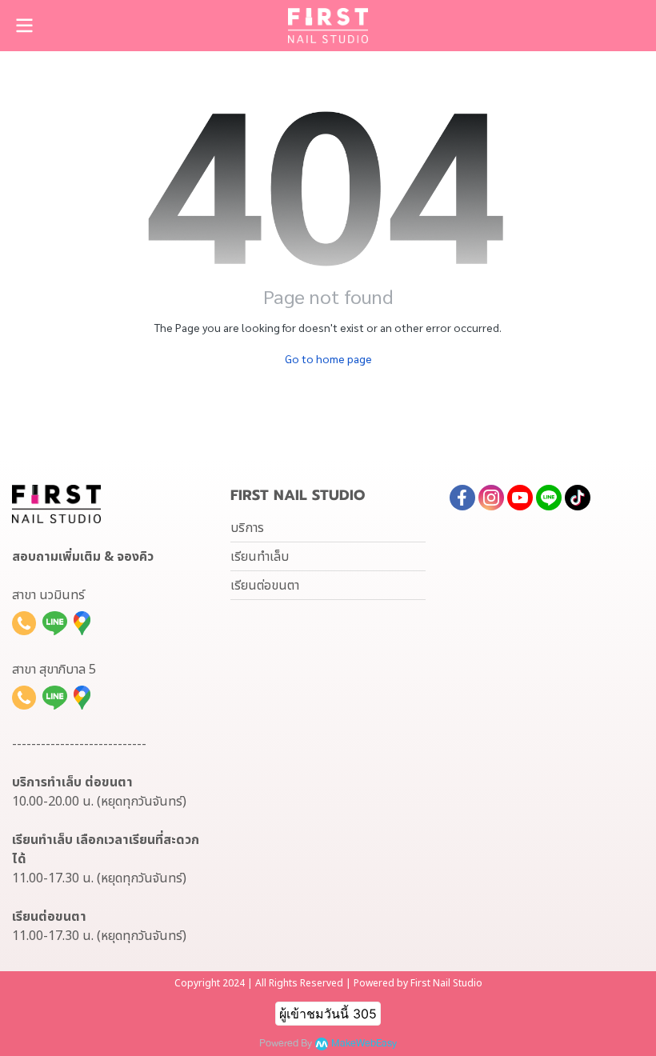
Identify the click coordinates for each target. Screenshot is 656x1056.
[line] (549, 497)
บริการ (247, 528)
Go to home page (328, 358)
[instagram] (491, 497)
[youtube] (520, 497)
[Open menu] (24, 26)
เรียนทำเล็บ (259, 556)
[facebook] (462, 497)
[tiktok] (577, 497)
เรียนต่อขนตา (264, 585)
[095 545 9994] (24, 622)
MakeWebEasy (364, 1043)
